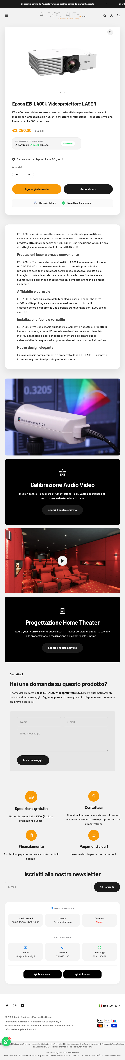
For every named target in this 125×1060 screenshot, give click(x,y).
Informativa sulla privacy (46, 1021)
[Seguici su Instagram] (15, 1006)
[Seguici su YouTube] (22, 1006)
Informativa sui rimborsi (17, 1021)
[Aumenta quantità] (29, 174)
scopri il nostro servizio (62, 510)
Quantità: (17, 167)
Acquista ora (88, 189)
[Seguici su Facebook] (7, 1006)
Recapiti (31, 1029)
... (51, 121)
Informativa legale (14, 1029)
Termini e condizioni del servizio (22, 1025)
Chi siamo (84, 974)
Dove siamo (44, 974)
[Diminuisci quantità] (16, 174)
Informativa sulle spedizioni (56, 1025)
